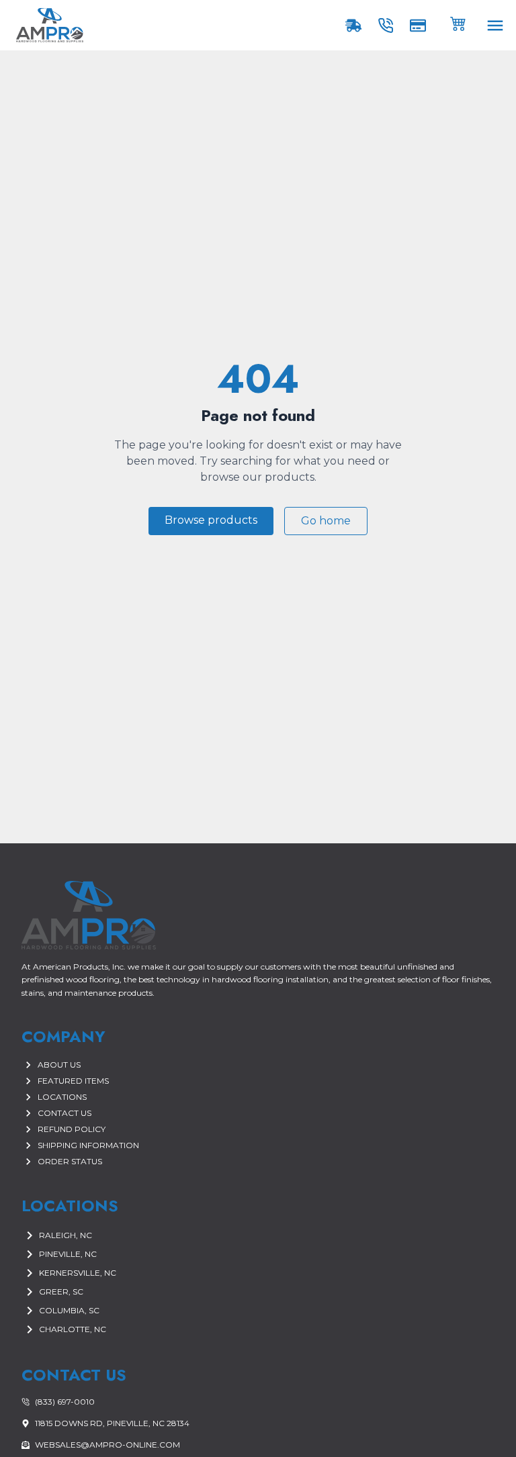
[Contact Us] (388, 25)
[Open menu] (495, 25)
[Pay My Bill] (420, 25)
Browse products (211, 520)
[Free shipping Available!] (356, 25)
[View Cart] (458, 23)
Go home (326, 520)
